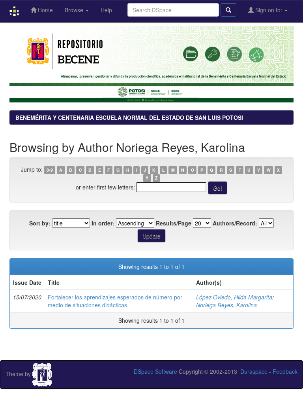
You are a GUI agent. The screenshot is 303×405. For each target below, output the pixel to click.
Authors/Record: (235, 223)
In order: (103, 223)
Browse (75, 10)
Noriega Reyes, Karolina (226, 305)
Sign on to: (269, 10)
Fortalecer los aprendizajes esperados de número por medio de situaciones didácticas (115, 301)
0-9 (50, 170)
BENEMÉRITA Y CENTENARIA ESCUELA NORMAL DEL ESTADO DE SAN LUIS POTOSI (129, 117)
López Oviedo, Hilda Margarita (234, 297)
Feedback (285, 371)
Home (44, 10)
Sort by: (39, 223)
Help (106, 10)
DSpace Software (155, 371)
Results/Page (173, 223)
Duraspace (253, 371)
